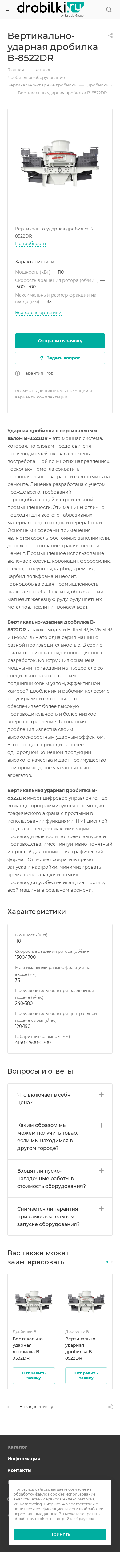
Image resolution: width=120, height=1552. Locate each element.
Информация (23, 1459)
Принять (60, 1534)
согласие (77, 1489)
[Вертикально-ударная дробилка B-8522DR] (60, 161)
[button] (107, 1262)
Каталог (17, 1447)
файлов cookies (50, 1494)
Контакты (19, 1470)
